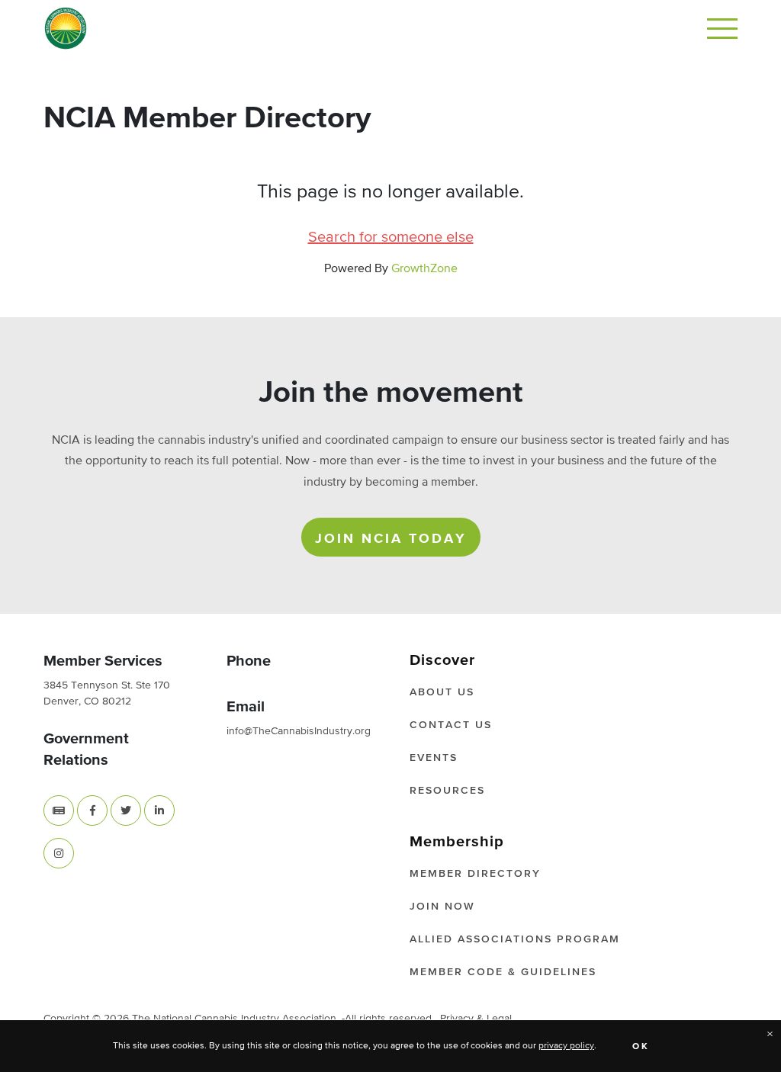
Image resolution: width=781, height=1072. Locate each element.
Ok (641, 1046)
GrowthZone (424, 269)
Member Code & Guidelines (503, 972)
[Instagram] (58, 853)
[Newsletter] (58, 810)
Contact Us (451, 725)
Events (434, 758)
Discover (442, 660)
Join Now (442, 906)
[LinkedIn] (159, 810)
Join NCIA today (391, 539)
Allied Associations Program (515, 939)
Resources (447, 790)
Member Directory (475, 873)
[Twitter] (126, 810)
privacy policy (566, 1046)
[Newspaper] (58, 810)
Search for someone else (391, 237)
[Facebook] (92, 810)
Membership (457, 841)
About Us (442, 692)
